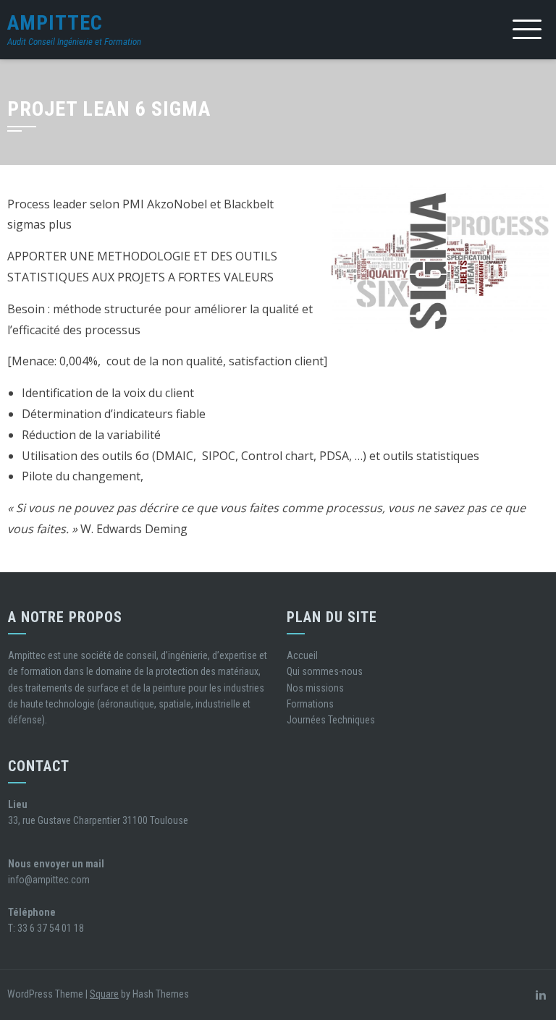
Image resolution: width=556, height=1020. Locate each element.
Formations (310, 704)
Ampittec (55, 23)
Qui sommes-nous (325, 671)
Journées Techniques (331, 720)
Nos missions (315, 688)
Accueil (302, 655)
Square (104, 994)
